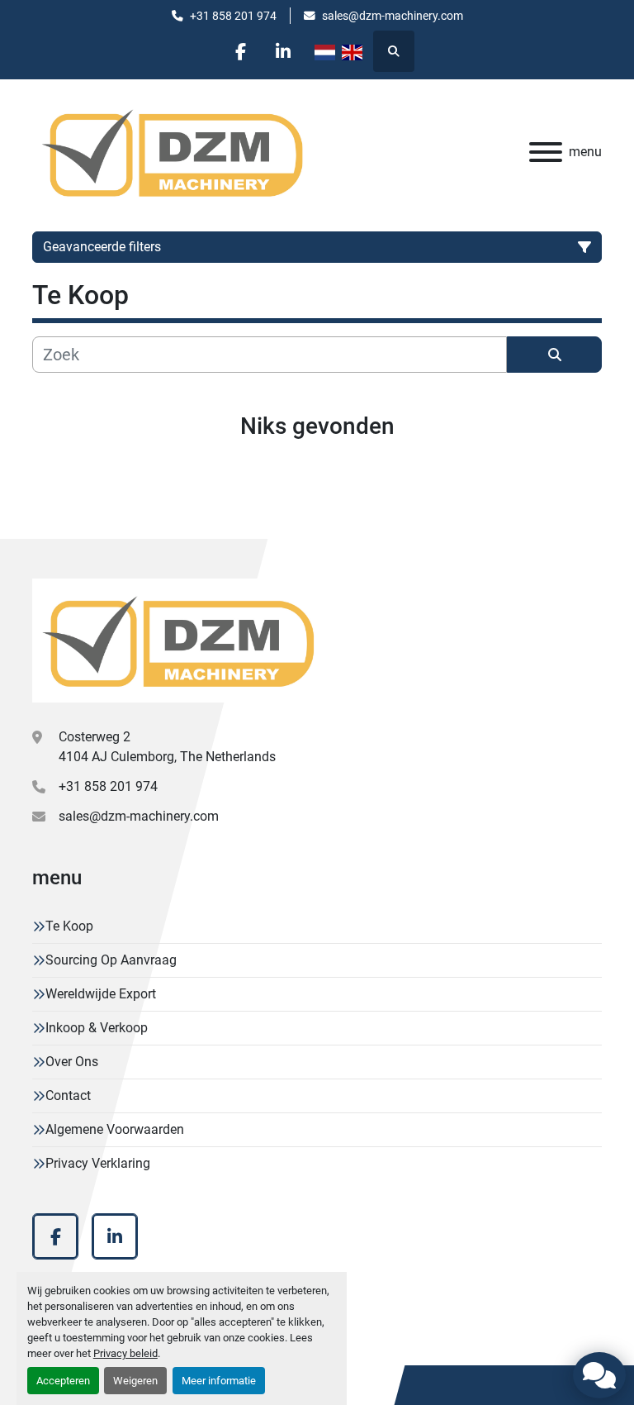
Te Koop (69, 926)
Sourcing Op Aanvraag (111, 960)
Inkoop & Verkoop (96, 1028)
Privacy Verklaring (97, 1163)
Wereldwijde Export (100, 994)
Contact (68, 1095)
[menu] (545, 152)
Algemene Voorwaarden (114, 1129)
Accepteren (63, 1380)
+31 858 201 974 (233, 15)
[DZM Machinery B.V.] (178, 640)
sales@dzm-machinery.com (392, 15)
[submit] (554, 354)
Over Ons (71, 1061)
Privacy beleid (125, 1353)
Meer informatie (219, 1380)
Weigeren (135, 1380)
